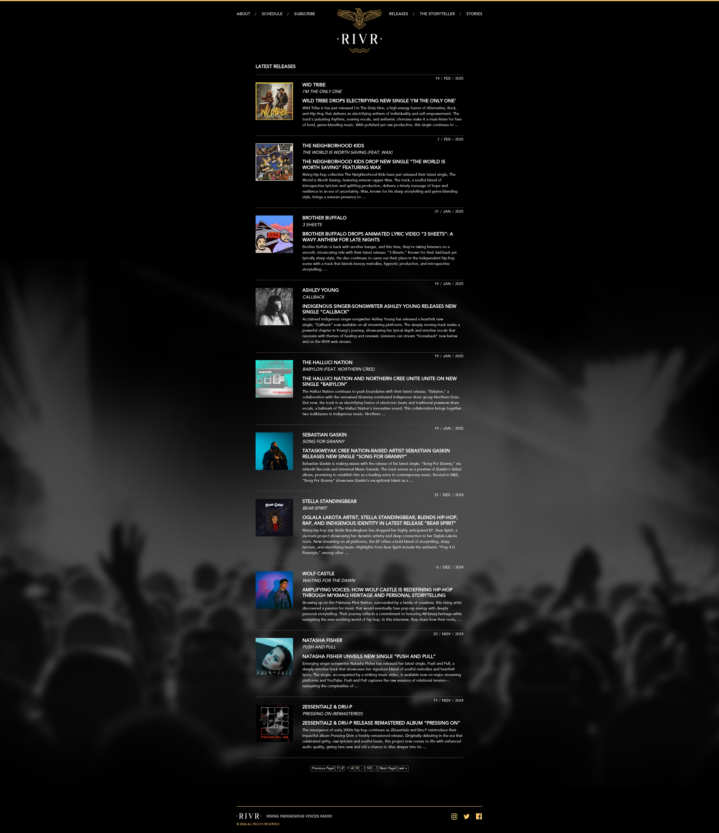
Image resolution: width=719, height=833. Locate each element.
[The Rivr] (359, 30)
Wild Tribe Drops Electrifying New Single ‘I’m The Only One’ (379, 101)
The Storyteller (437, 14)
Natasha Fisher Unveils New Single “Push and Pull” (369, 657)
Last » (402, 768)
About (243, 14)
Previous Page (322, 768)
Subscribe (304, 14)
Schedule (272, 14)
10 (368, 768)
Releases (398, 14)
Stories (474, 14)
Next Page (387, 768)
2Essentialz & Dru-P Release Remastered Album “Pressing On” (381, 723)
